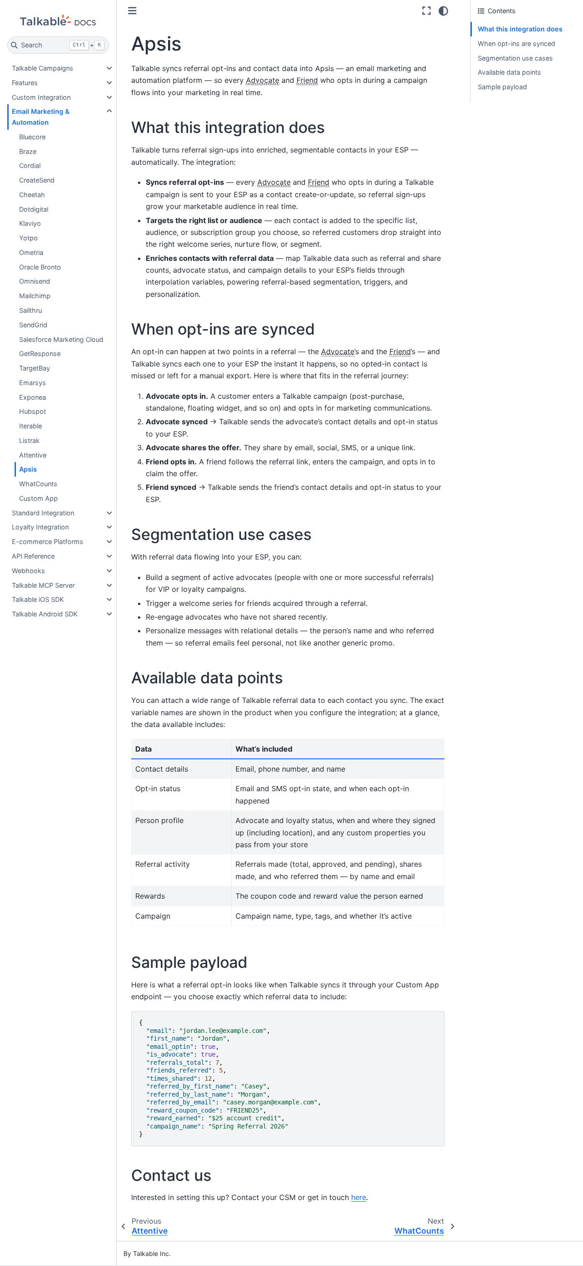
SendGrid (33, 325)
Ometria (31, 252)
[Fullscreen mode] (426, 11)
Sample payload (502, 87)
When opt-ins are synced (516, 43)
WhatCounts (38, 484)
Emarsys (32, 382)
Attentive (32, 455)
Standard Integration (43, 513)
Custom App (38, 498)
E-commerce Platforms (47, 541)
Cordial (30, 165)
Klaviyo (30, 223)
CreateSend (37, 180)
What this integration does (520, 29)
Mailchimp (35, 296)
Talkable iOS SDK (38, 599)
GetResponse (40, 353)
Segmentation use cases (515, 58)
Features (25, 82)
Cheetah (32, 194)
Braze (27, 151)
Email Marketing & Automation (41, 116)
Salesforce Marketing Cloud (61, 339)
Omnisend (34, 281)
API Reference (33, 556)
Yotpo (28, 238)
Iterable (30, 426)
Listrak (29, 440)
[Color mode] (443, 11)
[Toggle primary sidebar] (132, 11)
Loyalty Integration (40, 527)
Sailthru (30, 310)
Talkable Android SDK (44, 614)
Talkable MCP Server (43, 585)
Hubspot (32, 411)
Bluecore (32, 137)
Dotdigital (33, 209)
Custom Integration (41, 97)
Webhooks (28, 571)
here (358, 1197)
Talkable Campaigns (42, 68)
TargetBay (34, 368)
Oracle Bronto (40, 267)
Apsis (28, 469)
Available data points (509, 72)
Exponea (32, 397)
